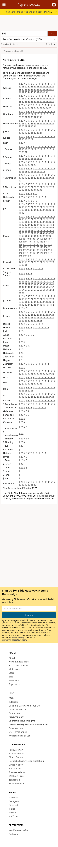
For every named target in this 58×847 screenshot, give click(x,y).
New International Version (17, 488)
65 (20, 230)
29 (20, 89)
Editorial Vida (15, 768)
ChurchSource (16, 757)
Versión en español (18, 830)
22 (35, 86)
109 (25, 241)
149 (25, 255)
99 (49, 236)
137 (41, 250)
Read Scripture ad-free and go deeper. (30, 11)
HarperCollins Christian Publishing (26, 760)
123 (50, 244)
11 (38, 83)
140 (20, 252)
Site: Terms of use (18, 731)
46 (35, 92)
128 (37, 247)
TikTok (12, 808)
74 (46, 230)
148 (20, 255)
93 (32, 236)
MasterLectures (17, 783)
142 (29, 252)
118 (29, 244)
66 (23, 230)
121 (41, 244)
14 (47, 83)
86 (46, 233)
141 (25, 252)
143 (33, 252)
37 (43, 89)
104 (37, 238)
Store (11, 672)
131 (50, 247)
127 (33, 247)
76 (52, 230)
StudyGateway (16, 753)
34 (35, 89)
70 (35, 230)
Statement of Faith (18, 665)
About (12, 657)
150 (29, 255)
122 (45, 244)
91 (26, 236)
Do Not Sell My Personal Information (28, 724)
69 (32, 230)
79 (26, 233)
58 (35, 227)
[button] (54, 4)
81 (32, 233)
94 (35, 236)
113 (41, 241)
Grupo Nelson (16, 764)
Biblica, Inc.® (47, 495)
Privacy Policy (18, 637)
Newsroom (14, 680)
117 (25, 244)
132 (20, 250)
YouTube (13, 816)
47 (38, 92)
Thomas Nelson (17, 772)
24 (41, 86)
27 (49, 86)
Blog (11, 676)
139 (50, 250)
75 (49, 230)
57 (32, 227)
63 (49, 227)
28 (52, 86)
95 (38, 236)
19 (26, 86)
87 (49, 233)
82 (35, 233)
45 (32, 92)
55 (26, 227)
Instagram (14, 801)
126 (29, 247)
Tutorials (13, 701)
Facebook (14, 797)
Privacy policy (16, 716)
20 (29, 86)
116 (20, 244)
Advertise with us (17, 709)
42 (23, 92)
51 (49, 224)
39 (49, 89)
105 (41, 238)
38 (46, 89)
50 (46, 92)
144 (37, 252)
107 (50, 238)
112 (37, 241)
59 (38, 227)
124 (20, 247)
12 (41, 83)
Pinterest (13, 805)
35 (38, 89)
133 (25, 250)
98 (46, 236)
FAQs (11, 698)
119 (33, 244)
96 (41, 236)
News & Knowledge (19, 661)
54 (23, 227)
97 (43, 236)
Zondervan (14, 779)
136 (37, 250)
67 (26, 230)
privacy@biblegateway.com (14, 640)
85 (43, 233)
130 (45, 247)
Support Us (14, 684)
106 (45, 238)
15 (50, 83)
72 (41, 230)
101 (25, 238)
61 (43, 227)
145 (41, 252)
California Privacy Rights (22, 720)
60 (41, 227)
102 (29, 238)
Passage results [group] (13, 50)
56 (29, 227)
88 (52, 233)
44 (29, 92)
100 (20, 238)
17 (20, 86)
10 (36, 83)
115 (50, 241)
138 (45, 250)
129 (41, 247)
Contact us (14, 713)
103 (33, 238)
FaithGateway (16, 749)
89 (20, 236)
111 (33, 241)
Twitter (12, 812)
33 (32, 89)
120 (37, 244)
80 (29, 233)
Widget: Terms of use (19, 735)
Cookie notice (16, 728)
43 (26, 92)
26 (46, 86)
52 (52, 224)
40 (52, 89)
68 (29, 230)
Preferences (15, 834)
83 (38, 233)
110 (29, 241)
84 (41, 233)
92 (29, 236)
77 (20, 233)
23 (38, 86)
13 (44, 83)
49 (43, 92)
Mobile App (14, 669)
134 (29, 250)
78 (23, 233)
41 (20, 92)
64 (52, 227)
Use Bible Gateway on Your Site (24, 705)
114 (45, 241)
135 (33, 250)
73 (43, 230)
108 (20, 241)
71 (38, 230)
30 (23, 89)
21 (32, 86)
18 (23, 86)
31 (26, 89)
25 (43, 86)
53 (20, 227)
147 (50, 252)
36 (41, 89)
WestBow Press (17, 775)
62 (46, 227)
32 (29, 89)
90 (23, 236)
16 (53, 83)
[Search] (52, 33)
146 (45, 252)
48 (41, 92)
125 (25, 247)
